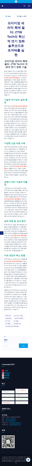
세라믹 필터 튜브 (21, 402)
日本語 (7, 375)
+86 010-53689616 (10, 419)
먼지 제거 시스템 (18, 315)
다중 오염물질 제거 (21, 391)
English (7, 373)
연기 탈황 (7, 323)
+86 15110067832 (10, 420)
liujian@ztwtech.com (15, 424)
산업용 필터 (8, 318)
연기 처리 (7, 321)
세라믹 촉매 (6, 399)
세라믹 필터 (6, 402)
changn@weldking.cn (15, 422)
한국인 (7, 377)
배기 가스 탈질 (7, 395)
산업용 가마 (20, 395)
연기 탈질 (16, 321)
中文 (6, 370)
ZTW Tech (8, 315)
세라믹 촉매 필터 (19, 318)
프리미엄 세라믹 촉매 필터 (12, 326)
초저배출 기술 (17, 323)
